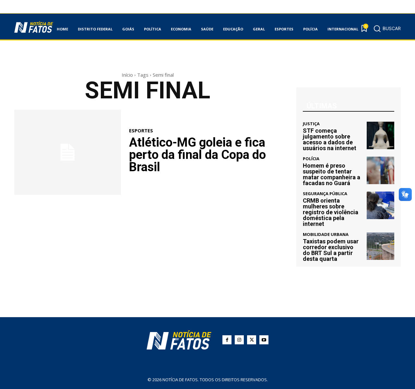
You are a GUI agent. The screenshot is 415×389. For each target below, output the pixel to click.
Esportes (141, 130)
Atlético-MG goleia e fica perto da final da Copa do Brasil (197, 154)
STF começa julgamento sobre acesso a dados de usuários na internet (329, 139)
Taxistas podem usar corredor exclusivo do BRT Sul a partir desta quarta (331, 250)
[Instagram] (239, 339)
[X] (251, 339)
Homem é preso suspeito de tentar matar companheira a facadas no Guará (331, 174)
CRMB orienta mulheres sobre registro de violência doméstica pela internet (330, 212)
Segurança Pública (325, 194)
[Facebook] (226, 339)
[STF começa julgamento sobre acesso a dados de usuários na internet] (380, 135)
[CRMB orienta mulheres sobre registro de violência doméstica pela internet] (380, 205)
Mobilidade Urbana (326, 234)
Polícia (311, 159)
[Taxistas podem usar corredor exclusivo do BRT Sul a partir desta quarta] (380, 246)
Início (127, 75)
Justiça (311, 124)
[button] (387, 28)
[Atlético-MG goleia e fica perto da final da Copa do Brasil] (67, 152)
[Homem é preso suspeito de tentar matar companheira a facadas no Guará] (380, 170)
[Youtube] (263, 339)
